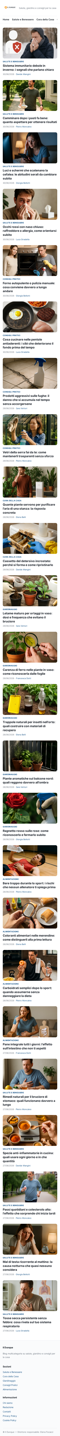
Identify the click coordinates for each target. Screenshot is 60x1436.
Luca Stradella (22, 239)
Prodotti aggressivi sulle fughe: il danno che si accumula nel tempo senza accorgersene (26, 400)
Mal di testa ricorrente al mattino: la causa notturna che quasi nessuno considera (27, 1266)
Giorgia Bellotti (23, 183)
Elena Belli (21, 517)
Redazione (8, 1407)
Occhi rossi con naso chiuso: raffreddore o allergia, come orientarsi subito (29, 231)
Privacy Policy (10, 1416)
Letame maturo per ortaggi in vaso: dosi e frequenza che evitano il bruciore (27, 617)
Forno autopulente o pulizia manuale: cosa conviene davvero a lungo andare (29, 287)
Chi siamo (7, 1403)
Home (6, 19)
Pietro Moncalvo (24, 126)
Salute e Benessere (23, 19)
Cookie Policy (9, 1420)
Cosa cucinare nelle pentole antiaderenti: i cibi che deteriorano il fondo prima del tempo (28, 343)
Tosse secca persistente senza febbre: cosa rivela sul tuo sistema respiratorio (27, 1322)
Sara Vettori (21, 408)
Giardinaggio (10, 609)
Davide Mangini (23, 74)
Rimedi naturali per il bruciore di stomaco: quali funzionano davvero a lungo (29, 1100)
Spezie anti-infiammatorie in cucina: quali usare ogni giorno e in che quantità (28, 1157)
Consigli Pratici (11, 279)
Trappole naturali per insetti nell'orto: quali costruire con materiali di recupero (29, 726)
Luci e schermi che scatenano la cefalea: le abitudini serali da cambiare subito (30, 174)
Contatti (7, 1411)
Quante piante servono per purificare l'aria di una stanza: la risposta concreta (29, 508)
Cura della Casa (45, 19)
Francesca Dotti (23, 678)
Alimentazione (11, 879)
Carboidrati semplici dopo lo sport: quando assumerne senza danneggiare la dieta (27, 992)
